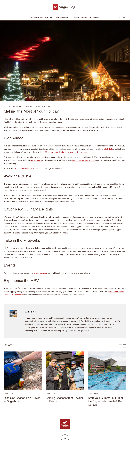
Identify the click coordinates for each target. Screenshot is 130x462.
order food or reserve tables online (29, 168)
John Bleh (7, 106)
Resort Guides (80, 17)
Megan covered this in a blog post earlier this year (66, 152)
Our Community (63, 17)
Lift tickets (108, 149)
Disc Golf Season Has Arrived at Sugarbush (22, 399)
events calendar (40, 273)
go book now (36, 160)
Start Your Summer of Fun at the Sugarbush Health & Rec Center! (105, 401)
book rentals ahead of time (83, 160)
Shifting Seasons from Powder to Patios (64, 399)
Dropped (94, 17)
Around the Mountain (42, 17)
